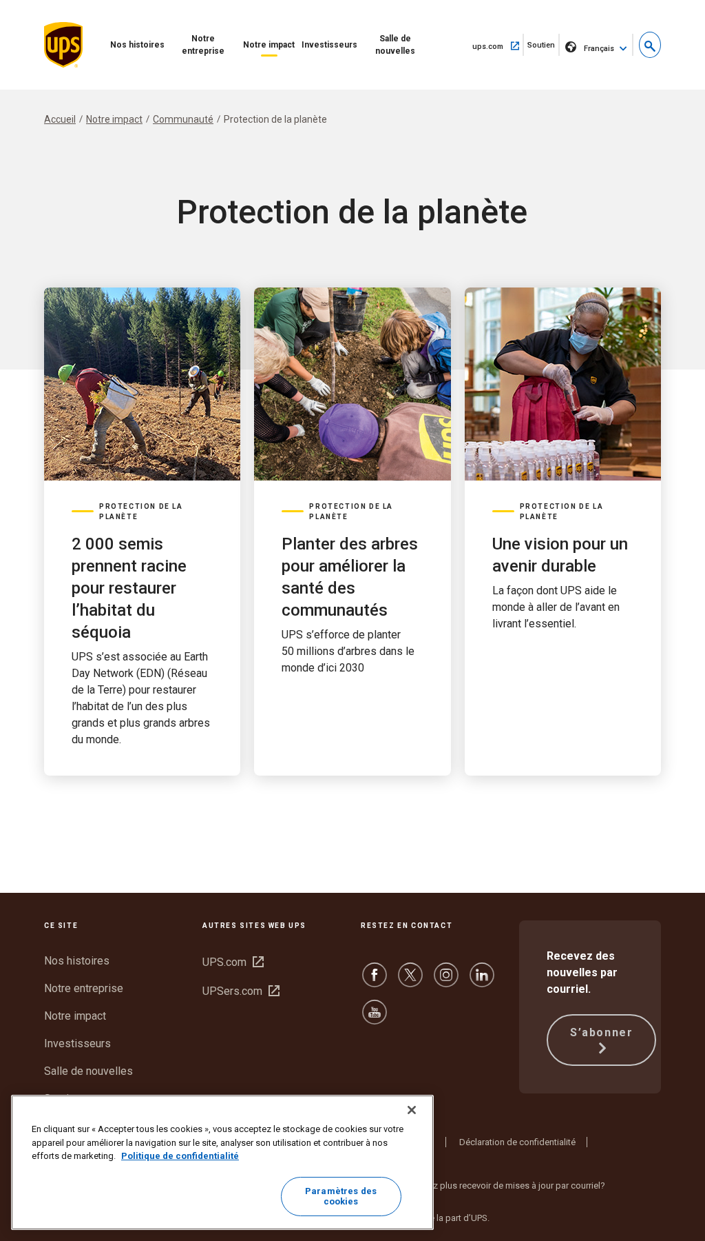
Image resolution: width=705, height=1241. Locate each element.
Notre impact (269, 45)
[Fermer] (412, 1110)
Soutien (543, 48)
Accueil (60, 119)
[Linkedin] (482, 981)
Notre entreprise (203, 45)
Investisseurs (329, 45)
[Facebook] (374, 981)
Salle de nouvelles (395, 45)
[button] (650, 45)
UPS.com (233, 962)
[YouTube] (374, 1018)
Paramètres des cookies (341, 1196)
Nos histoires (137, 45)
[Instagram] (446, 981)
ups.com (498, 45)
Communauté (183, 119)
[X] (410, 981)
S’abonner (601, 1032)
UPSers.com (241, 991)
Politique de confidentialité (180, 1156)
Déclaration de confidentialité (517, 1142)
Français (599, 48)
